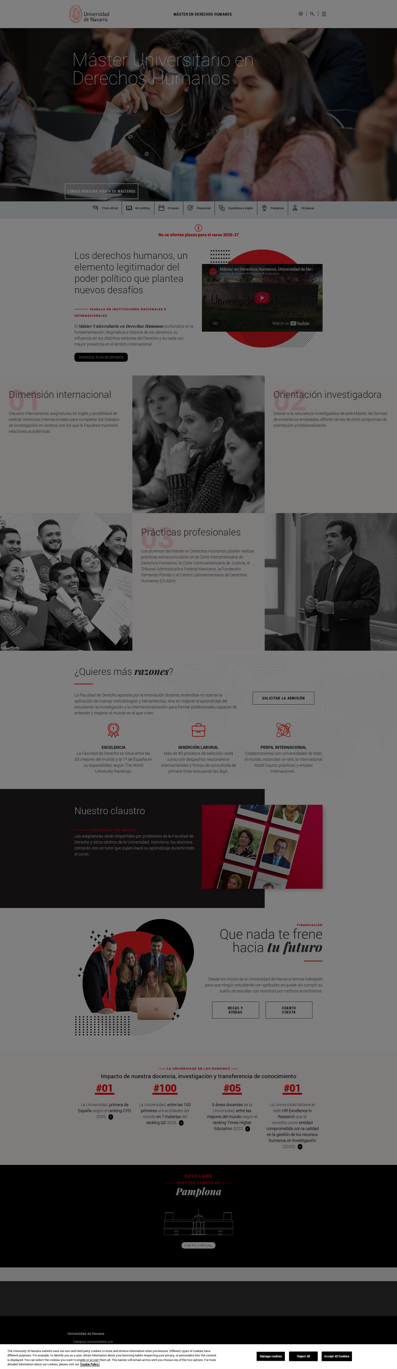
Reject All (303, 1356)
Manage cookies (271, 1356)
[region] (198, 1356)
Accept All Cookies (336, 1356)
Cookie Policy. (90, 1364)
